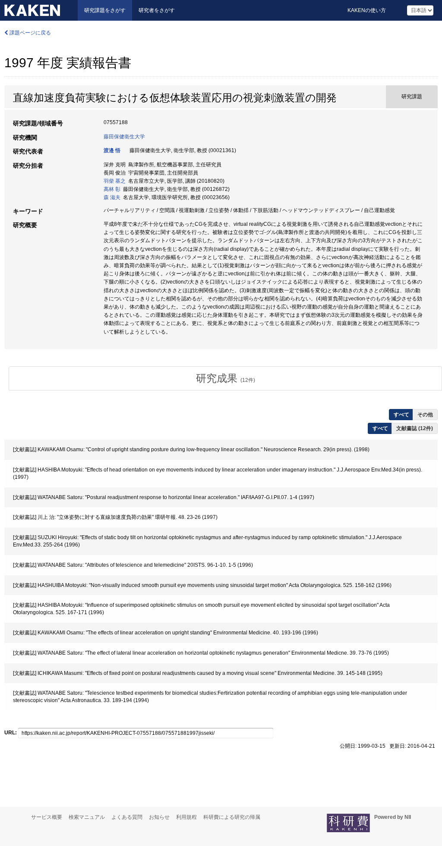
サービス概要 (46, 817)
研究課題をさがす (105, 10)
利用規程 (186, 817)
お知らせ (159, 817)
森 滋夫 (112, 197)
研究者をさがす (157, 10)
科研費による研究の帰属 (231, 817)
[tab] (225, 378)
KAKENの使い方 (366, 10)
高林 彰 (112, 189)
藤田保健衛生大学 (124, 137)
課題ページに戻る (29, 33)
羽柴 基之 (115, 181)
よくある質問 (126, 817)
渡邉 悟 (112, 150)
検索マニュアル (87, 817)
